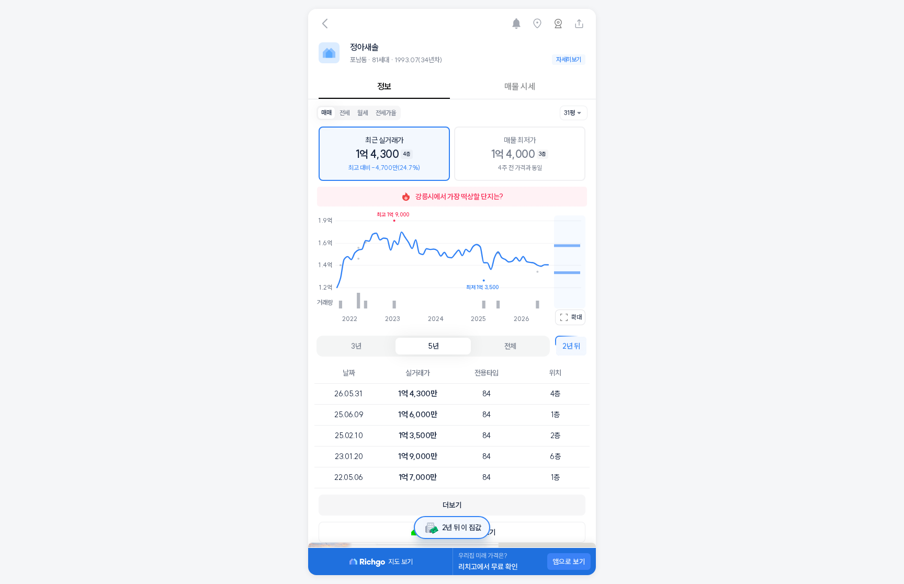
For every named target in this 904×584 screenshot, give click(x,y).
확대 (576, 317)
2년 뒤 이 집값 (461, 527)
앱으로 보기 (568, 561)
